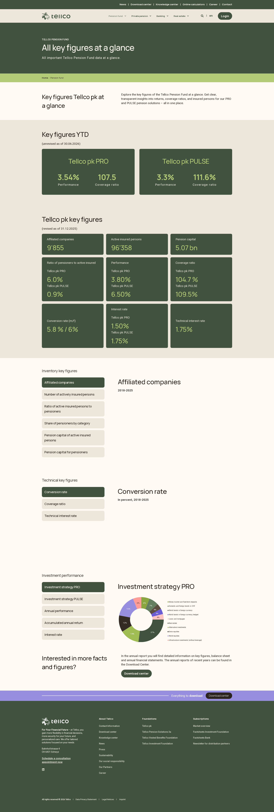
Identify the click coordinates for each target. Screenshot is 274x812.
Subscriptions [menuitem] (201, 719)
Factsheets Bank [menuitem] (201, 737)
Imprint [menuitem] (122, 799)
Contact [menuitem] (227, 4)
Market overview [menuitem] (201, 726)
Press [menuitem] (102, 749)
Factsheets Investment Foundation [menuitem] (211, 732)
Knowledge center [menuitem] (167, 4)
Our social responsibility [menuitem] (111, 761)
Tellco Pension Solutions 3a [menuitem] (156, 732)
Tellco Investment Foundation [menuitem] (157, 743)
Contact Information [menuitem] (109, 726)
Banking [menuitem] (161, 15)
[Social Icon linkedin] (43, 769)
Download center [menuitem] (141, 4)
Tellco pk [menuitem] (146, 726)
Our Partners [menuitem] (105, 767)
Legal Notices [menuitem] (108, 799)
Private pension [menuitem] (139, 15)
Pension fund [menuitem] (116, 15)
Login (225, 16)
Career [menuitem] (213, 4)
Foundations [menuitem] (149, 719)
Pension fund (56, 77)
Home (45, 77)
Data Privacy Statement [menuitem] (86, 799)
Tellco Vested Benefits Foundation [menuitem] (160, 737)
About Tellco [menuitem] (106, 719)
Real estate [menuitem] (179, 15)
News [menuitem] (123, 4)
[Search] (202, 15)
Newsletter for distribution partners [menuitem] (211, 743)
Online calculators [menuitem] (194, 4)
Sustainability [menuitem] (106, 755)
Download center (136, 673)
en (211, 15)
